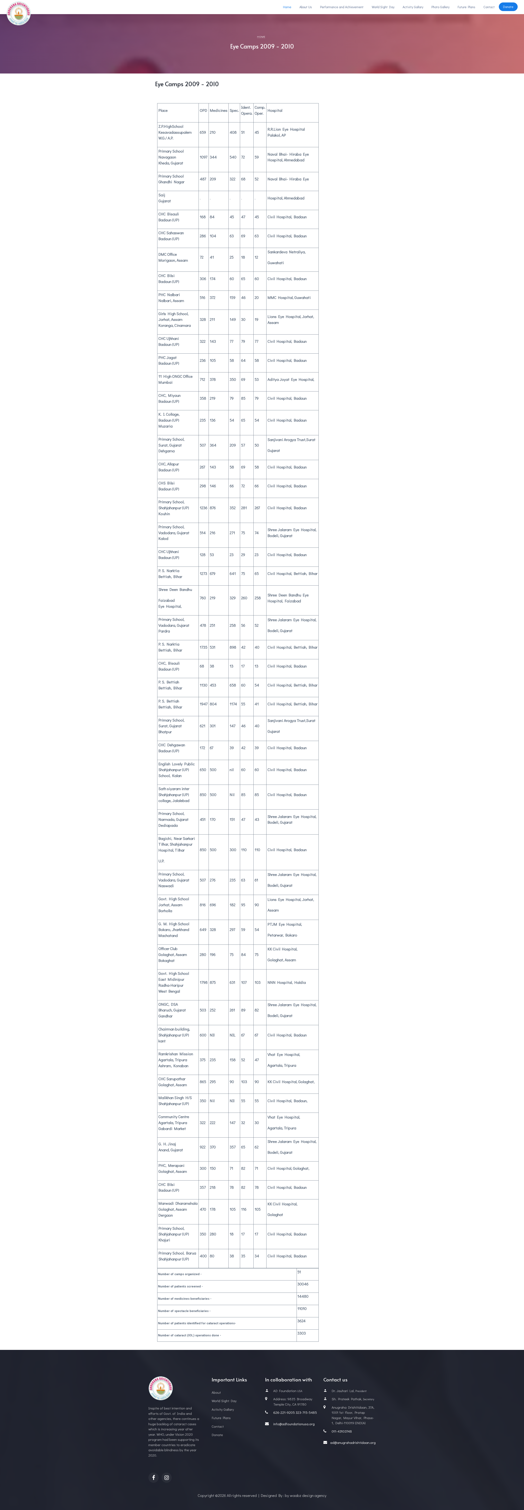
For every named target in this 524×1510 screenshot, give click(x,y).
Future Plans (466, 7)
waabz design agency (308, 1495)
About (216, 1392)
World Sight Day (383, 7)
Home (287, 7)
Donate (217, 1434)
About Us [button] (305, 7)
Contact (489, 7)
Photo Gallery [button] (440, 7)
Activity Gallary (413, 7)
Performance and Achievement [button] (342, 7)
